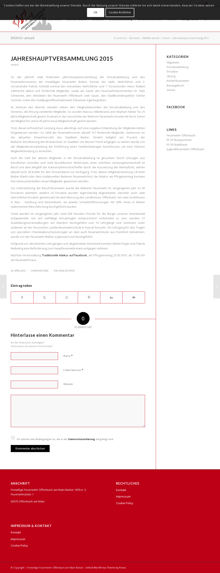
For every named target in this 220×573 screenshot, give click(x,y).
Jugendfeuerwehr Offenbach (185, 149)
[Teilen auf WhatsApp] (67, 297)
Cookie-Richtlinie (120, 12)
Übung (171, 76)
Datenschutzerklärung (81, 439)
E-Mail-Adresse (73, 370)
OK (96, 12)
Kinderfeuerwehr (178, 81)
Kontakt (16, 532)
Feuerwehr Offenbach (181, 135)
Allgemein (173, 62)
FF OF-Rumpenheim (179, 140)
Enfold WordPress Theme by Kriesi (106, 567)
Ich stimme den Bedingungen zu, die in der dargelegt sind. (65, 439)
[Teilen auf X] (45, 297)
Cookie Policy (19, 545)
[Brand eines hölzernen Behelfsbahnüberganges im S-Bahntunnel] (3, 286)
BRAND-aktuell (22, 38)
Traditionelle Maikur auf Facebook (64, 255)
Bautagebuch (175, 85)
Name (68, 356)
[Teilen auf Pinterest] (89, 297)
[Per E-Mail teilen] (134, 297)
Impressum (18, 539)
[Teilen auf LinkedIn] (111, 297)
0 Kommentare (40, 270)
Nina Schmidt (67, 270)
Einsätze (172, 71)
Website (68, 384)
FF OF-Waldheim (177, 145)
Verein (15, 64)
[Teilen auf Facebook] (22, 297)
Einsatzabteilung (177, 67)
